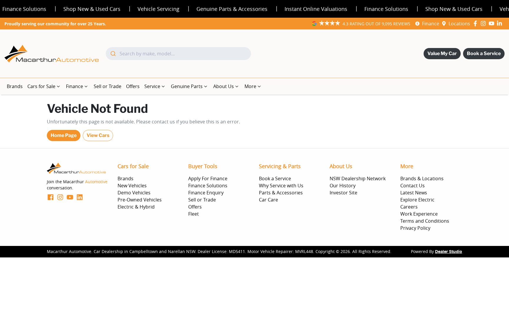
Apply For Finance (207, 178)
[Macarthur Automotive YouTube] (493, 23)
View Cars (98, 135)
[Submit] (113, 53)
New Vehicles (132, 185)
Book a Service (484, 53)
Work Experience (419, 214)
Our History (343, 185)
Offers (133, 86)
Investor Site (343, 192)
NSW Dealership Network (358, 178)
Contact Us (412, 185)
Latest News (413, 192)
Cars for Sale (41, 86)
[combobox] (178, 53)
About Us (223, 86)
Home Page (64, 135)
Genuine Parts (187, 86)
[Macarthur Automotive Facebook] (476, 23)
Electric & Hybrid (136, 207)
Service (152, 86)
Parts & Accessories (281, 192)
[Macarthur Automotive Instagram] (484, 23)
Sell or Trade (107, 86)
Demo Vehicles (134, 192)
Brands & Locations (422, 178)
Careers (409, 207)
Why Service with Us (281, 185)
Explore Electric (417, 199)
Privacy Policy (415, 228)
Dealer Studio (448, 252)
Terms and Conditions (424, 221)
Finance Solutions (207, 185)
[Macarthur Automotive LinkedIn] (501, 23)
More (250, 86)
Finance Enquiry (206, 192)
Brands (15, 86)
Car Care (268, 199)
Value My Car (442, 53)
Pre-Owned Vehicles (140, 199)
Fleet (193, 214)
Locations (459, 23)
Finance (430, 23)
